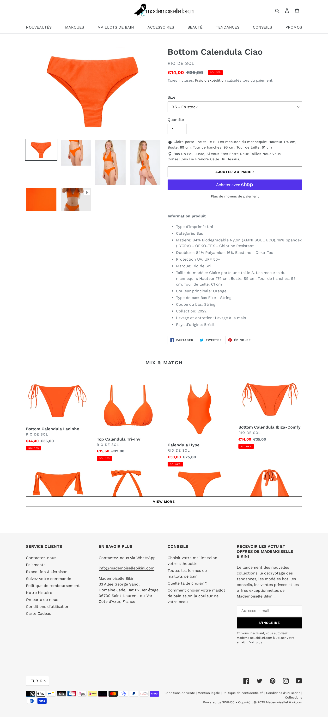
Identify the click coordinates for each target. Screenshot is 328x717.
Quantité (176, 119)
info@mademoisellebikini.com (126, 568)
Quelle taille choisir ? (187, 583)
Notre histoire (39, 592)
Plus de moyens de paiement (235, 196)
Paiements (35, 564)
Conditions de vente (180, 693)
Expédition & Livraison (46, 571)
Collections (293, 697)
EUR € (36, 681)
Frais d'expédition (210, 80)
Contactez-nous (41, 558)
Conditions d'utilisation (47, 606)
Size (171, 97)
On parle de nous (42, 599)
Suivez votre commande (48, 578)
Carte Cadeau (38, 613)
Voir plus (255, 642)
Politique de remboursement (53, 585)
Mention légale (209, 693)
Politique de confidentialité (243, 693)
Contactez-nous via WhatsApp (127, 558)
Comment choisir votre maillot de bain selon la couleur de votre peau (196, 596)
